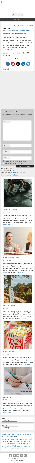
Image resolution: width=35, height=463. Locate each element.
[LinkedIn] (17, 455)
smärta (22, 441)
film (12, 436)
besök (4, 434)
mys (4, 441)
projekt (17, 441)
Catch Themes (22, 460)
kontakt (7, 439)
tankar (23, 443)
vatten (25, 446)
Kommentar (7, 122)
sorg (3, 443)
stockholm (8, 443)
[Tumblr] (21, 455)
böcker (13, 434)
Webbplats (6, 157)
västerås (12, 448)
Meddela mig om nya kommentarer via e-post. (15, 161)
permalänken (6, 69)
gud (3, 439)
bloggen (8, 434)
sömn (18, 443)
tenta (4, 446)
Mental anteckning (7, 397)
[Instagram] (25, 455)
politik (14, 441)
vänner (7, 448)
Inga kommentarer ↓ (25, 30)
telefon (28, 443)
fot (18, 437)
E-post (5, 151)
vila (3, 448)
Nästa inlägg (29, 25)
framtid (22, 437)
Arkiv (3, 418)
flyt (15, 437)
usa (22, 446)
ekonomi (29, 434)
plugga (9, 441)
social (28, 441)
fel (3, 436)
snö (25, 441)
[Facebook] (10, 455)
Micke (16, 30)
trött (14, 445)
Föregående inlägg (19, 25)
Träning (9, 446)
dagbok (18, 434)
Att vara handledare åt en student (11, 257)
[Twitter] (14, 455)
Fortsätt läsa (7, 224)
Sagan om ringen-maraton (9, 351)
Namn (5, 145)
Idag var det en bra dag (9, 305)
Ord (16, 68)
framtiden (28, 437)
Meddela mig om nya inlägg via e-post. (13, 163)
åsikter (22, 448)
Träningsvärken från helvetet (10, 209)
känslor (12, 439)
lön (26, 439)
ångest (17, 448)
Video (29, 446)
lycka (22, 439)
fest (7, 436)
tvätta (18, 446)
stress (13, 443)
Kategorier (4, 425)
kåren (17, 439)
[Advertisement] (17, 90)
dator (24, 434)
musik (30, 439)
